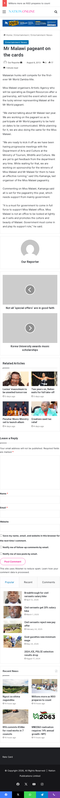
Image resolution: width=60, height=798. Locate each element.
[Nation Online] (21, 11)
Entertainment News (41, 35)
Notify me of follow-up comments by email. (26, 547)
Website (4, 521)
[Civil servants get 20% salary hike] (13, 612)
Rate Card (7, 757)
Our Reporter (14, 62)
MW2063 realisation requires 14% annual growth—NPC (43, 730)
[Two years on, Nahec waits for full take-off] (44, 378)
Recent (28, 582)
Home (9, 35)
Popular (9, 582)
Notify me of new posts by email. (20, 554)
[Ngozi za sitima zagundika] (15, 686)
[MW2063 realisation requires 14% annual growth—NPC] (44, 716)
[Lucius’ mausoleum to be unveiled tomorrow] (16, 378)
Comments (48, 582)
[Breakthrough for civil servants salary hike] (13, 597)
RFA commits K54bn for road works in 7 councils (14, 730)
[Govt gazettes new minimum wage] (13, 641)
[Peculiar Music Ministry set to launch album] (16, 408)
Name (4, 493)
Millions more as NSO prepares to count (29, 3)
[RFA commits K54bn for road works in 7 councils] (15, 716)
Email (4, 507)
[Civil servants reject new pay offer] (13, 627)
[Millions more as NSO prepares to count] (44, 686)
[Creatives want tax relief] (44, 408)
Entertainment (21, 35)
